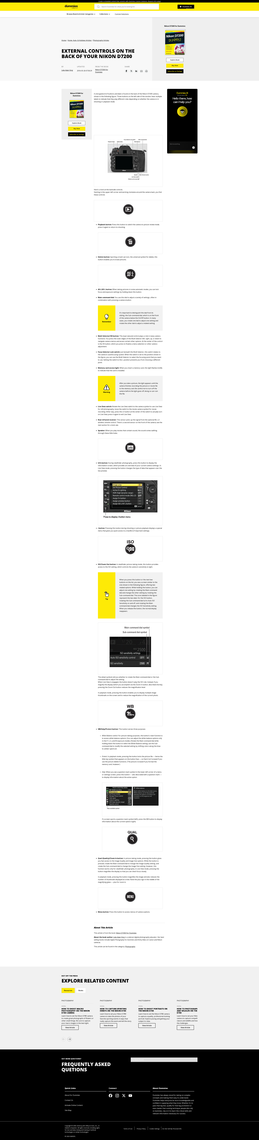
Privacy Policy (141, 1129)
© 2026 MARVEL (70, 1136)
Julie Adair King (67, 70)
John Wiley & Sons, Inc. (89, 1126)
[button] (81, 14)
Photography (130, 946)
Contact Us (69, 1100)
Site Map (68, 1110)
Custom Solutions (122, 14)
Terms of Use (127, 1129)
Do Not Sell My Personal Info (172, 1129)
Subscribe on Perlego (175, 71)
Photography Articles (101, 40)
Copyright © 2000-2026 (72, 1126)
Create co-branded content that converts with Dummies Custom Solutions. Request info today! (129, 1)
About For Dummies (72, 1095)
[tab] (68, 990)
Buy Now (175, 65)
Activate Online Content (74, 1105)
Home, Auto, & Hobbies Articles (79, 40)
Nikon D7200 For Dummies (101, 71)
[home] (71, 7)
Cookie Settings (154, 1129)
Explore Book (174, 60)
